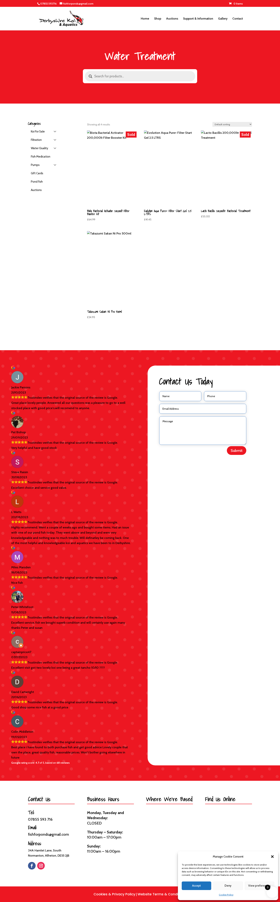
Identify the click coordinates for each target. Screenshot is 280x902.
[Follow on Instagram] (41, 866)
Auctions (172, 18)
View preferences (259, 885)
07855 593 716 (40, 819)
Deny (228, 885)
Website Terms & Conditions (162, 894)
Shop (157, 18)
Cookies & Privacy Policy (114, 894)
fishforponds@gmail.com (48, 834)
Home (145, 18)
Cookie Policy (226, 894)
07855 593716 (48, 3)
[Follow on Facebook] (32, 866)
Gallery (222, 18)
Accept (196, 885)
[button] (272, 856)
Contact (237, 18)
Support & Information (198, 18)
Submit (236, 450)
